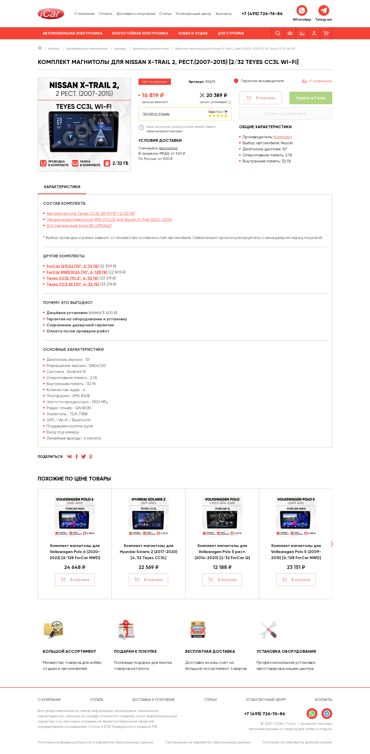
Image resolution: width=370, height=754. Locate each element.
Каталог (54, 48)
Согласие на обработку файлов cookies (297, 742)
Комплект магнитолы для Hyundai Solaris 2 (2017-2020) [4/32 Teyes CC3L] (148, 551)
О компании (84, 14)
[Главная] (40, 48)
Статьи (165, 14)
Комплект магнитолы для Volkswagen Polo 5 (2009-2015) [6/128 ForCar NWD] (296, 551)
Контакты (224, 14)
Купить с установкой (285, 113)
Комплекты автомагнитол (151, 48)
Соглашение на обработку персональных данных (208, 742)
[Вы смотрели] (290, 33)
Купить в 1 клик (311, 97)
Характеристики (62, 186)
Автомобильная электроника (72, 33)
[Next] (331, 544)
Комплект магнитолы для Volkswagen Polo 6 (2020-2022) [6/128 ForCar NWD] (75, 551)
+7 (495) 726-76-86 (262, 13)
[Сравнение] (302, 33)
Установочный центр (193, 14)
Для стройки (231, 33)
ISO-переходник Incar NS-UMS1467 (79, 225)
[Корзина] (326, 33)
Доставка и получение (136, 14)
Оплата (105, 14)
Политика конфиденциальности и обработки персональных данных (95, 742)
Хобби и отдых (193, 33)
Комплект (283, 136)
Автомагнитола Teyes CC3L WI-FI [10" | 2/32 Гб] (91, 213)
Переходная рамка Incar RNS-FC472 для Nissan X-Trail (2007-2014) (109, 219)
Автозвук (120, 48)
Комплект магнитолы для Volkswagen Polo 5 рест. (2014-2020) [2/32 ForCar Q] (222, 551)
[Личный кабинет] (314, 33)
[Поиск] (278, 33)
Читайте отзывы (156, 114)
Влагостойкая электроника (140, 33)
